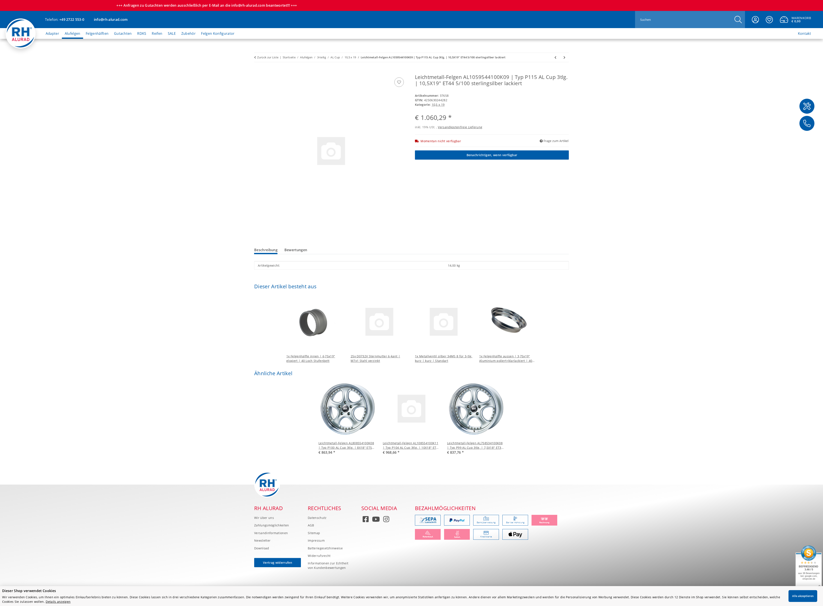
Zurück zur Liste (267, 57)
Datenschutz (317, 518)
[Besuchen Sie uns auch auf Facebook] (365, 520)
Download (261, 548)
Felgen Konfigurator (217, 33)
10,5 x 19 (438, 105)
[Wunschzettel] (769, 19)
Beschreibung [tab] (266, 250)
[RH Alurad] (20, 29)
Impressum (316, 540)
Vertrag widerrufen (277, 563)
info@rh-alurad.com (111, 19)
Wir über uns (264, 518)
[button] (755, 19)
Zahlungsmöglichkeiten (271, 525)
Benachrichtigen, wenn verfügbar (492, 155)
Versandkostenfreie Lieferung (460, 127)
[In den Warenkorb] (257, 71)
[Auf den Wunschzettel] (399, 82)
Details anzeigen (58, 602)
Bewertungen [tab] (295, 250)
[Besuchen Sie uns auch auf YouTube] (376, 520)
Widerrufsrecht (319, 556)
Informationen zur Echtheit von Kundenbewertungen (328, 565)
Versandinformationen (271, 533)
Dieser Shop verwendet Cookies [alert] (29, 590)
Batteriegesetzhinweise (325, 548)
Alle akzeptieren (803, 596)
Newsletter (262, 540)
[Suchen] (738, 20)
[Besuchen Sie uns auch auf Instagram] (386, 520)
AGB (311, 525)
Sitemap (314, 533)
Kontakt (804, 33)
